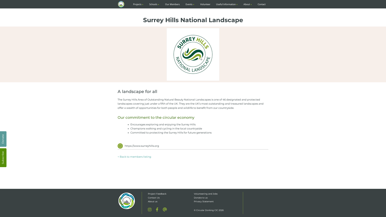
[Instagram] (149, 209)
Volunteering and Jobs (206, 193)
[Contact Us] (165, 209)
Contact (262, 4)
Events (189, 4)
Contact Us (154, 197)
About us (152, 201)
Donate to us (201, 197)
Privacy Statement (204, 201)
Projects (137, 4)
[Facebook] (157, 209)
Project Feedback (157, 193)
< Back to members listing (134, 156)
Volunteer (205, 4)
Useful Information (226, 4)
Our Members (172, 4)
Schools (153, 4)
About (247, 4)
